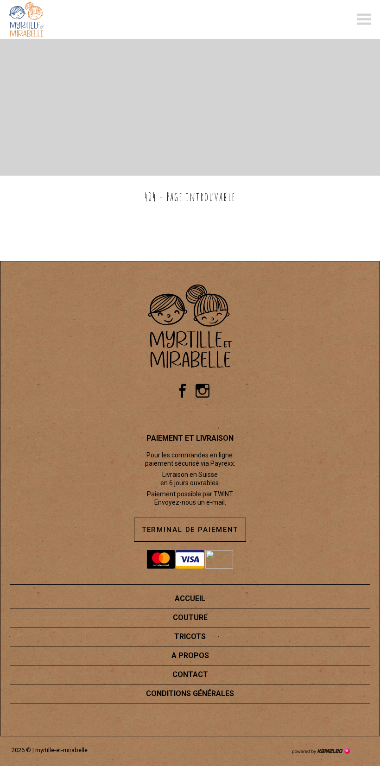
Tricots (190, 636)
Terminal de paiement (190, 529)
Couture (190, 617)
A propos (190, 655)
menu (364, 19)
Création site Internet (320, 751)
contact (190, 674)
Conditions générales (190, 693)
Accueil (190, 598)
